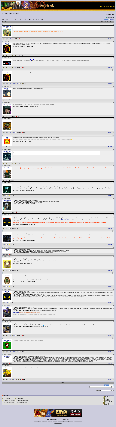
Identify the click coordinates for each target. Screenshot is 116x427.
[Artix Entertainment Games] (12, 19)
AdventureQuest (37, 421)
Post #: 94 (110, 319)
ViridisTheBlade (7, 200)
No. (13, 156)
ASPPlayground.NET (58, 425)
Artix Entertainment (78, 421)
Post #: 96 (110, 351)
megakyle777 (7, 88)
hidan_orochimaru (7, 104)
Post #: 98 (110, 379)
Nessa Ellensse (7, 340)
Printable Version (110, 17)
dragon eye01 (7, 233)
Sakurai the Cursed (7, 151)
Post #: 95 (110, 335)
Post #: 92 (110, 286)
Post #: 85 (110, 180)
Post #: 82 (110, 132)
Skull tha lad (7, 356)
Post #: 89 (110, 244)
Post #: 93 (110, 302)
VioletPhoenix (7, 275)
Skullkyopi (7, 217)
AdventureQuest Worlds (68, 421)
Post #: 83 (110, 146)
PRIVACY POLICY (58, 423)
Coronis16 (7, 185)
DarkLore (7, 43)
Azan (7, 137)
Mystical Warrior (7, 26)
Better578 (7, 249)
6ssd (7, 258)
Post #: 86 (110, 195)
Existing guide (16, 312)
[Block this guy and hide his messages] (20, 38)
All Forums (4, 19)
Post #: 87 (110, 212)
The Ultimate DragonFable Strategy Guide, (62, 219)
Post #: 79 (110, 83)
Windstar (7, 367)
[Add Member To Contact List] (17, 38)
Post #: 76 (110, 38)
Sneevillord (7, 121)
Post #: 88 (110, 228)
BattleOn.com (60, 421)
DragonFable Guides (30, 19)
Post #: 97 (110, 363)
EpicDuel (55, 421)
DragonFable (44, 421)
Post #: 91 (110, 270)
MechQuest (50, 421)
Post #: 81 (110, 116)
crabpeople (7, 60)
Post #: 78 (110, 67)
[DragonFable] (22, 19)
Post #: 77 (110, 55)
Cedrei (7, 307)
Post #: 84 (110, 163)
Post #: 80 (110, 99)
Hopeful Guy (7, 167)
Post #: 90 (110, 254)
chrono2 (7, 323)
